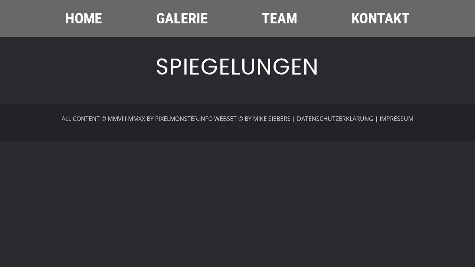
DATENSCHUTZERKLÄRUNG (335, 119)
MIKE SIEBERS (272, 119)
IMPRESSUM (396, 119)
